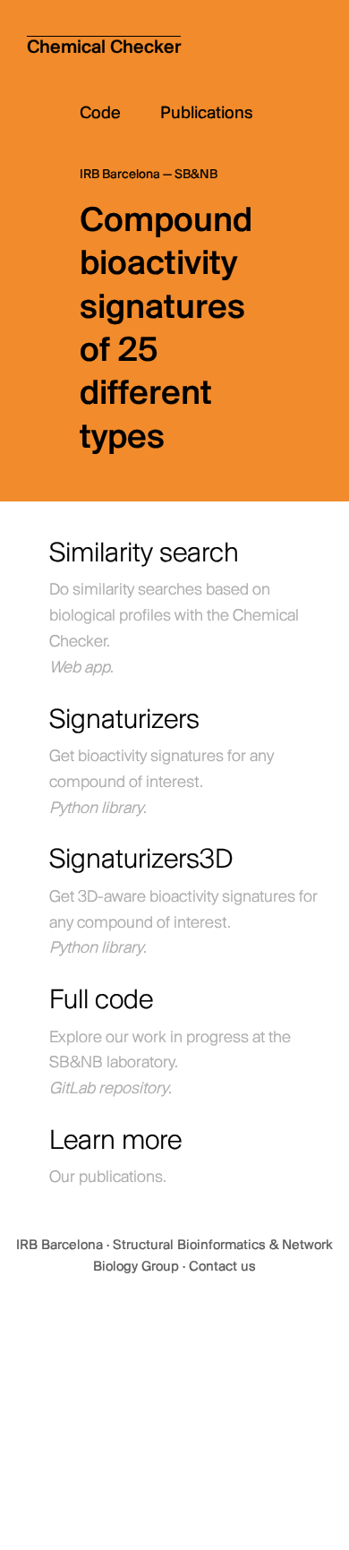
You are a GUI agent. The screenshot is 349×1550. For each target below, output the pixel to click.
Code (120, 114)
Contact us (222, 1267)
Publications (206, 114)
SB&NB (195, 175)
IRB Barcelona (61, 1245)
